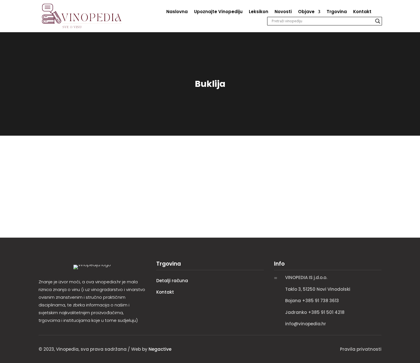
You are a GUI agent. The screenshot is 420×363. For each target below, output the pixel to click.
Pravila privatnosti (360, 349)
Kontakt (362, 12)
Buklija (48, 165)
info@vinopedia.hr (305, 324)
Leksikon (258, 12)
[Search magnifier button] (378, 21)
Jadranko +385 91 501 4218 (315, 312)
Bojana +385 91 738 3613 (312, 301)
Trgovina (337, 12)
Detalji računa (172, 281)
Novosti (283, 12)
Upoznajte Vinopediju (218, 12)
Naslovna (177, 12)
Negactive (160, 349)
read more (51, 193)
